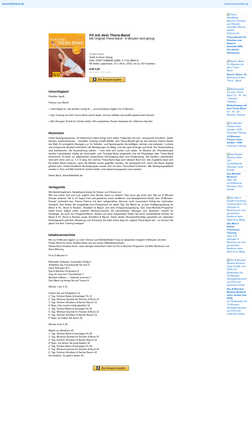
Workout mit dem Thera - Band (237, 77)
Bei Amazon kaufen (110, 79)
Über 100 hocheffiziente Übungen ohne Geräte (235, 181)
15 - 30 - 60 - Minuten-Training (237, 110)
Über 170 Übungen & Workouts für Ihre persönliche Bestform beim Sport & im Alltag (236, 237)
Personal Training (236, 141)
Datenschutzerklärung (236, 3)
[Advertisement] (111, 20)
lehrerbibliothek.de (13, 3)
